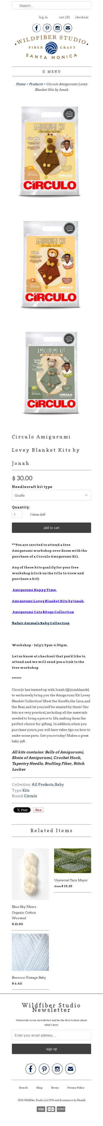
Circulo (30, 796)
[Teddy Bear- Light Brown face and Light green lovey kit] (51, 375)
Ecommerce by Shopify (72, 1100)
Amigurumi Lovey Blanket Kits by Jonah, (48, 601)
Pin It (38, 810)
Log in (43, 17)
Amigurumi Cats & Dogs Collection (43, 612)
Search (23, 1087)
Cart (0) (64, 17)
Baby (59, 785)
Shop (39, 1087)
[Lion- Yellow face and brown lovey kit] (51, 267)
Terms (55, 1087)
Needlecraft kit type (32, 487)
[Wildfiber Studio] (51, 48)
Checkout (81, 17)
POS (51, 1100)
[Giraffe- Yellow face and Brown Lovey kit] (51, 154)
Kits (26, 790)
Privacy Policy (76, 1087)
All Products (43, 785)
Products (36, 84)
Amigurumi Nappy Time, (34, 590)
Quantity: (21, 507)
